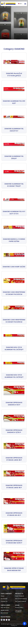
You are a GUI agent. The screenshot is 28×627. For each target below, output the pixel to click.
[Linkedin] (1, 620)
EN (21, 4)
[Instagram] (9, 620)
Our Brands (4, 599)
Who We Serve (5, 607)
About (2, 596)
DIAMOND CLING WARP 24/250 (14, 267)
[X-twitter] (6, 620)
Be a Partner (4, 613)
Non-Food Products (21, 599)
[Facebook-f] (4, 620)
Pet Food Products (20, 601)
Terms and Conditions (18, 611)
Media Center (5, 610)
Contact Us (4, 601)
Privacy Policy (19, 607)
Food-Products (19, 596)
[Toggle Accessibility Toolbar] (25, 624)
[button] (25, 4)
